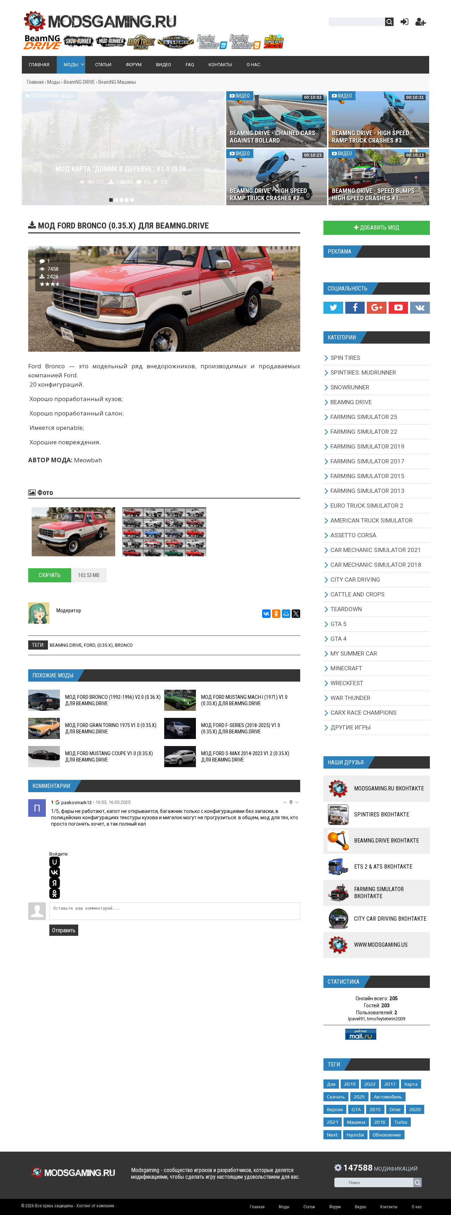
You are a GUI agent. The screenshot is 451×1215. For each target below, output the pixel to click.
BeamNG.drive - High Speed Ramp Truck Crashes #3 (370, 136)
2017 (390, 1084)
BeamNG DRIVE (79, 82)
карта (411, 1084)
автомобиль (388, 1097)
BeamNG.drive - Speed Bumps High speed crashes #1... (373, 194)
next (332, 1135)
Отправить (63, 930)
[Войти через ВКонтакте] (54, 872)
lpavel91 (356, 1018)
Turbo (400, 1122)
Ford (89, 645)
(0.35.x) (105, 645)
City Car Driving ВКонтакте (390, 918)
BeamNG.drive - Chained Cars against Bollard (272, 136)
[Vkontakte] (420, 308)
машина (356, 1122)
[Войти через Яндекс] (54, 883)
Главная (35, 82)
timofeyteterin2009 (386, 1018)
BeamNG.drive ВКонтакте (386, 840)
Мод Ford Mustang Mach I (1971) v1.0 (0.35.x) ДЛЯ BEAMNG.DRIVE (244, 700)
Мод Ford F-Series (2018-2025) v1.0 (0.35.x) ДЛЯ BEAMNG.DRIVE (240, 728)
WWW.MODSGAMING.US (381, 944)
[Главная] (153, 47)
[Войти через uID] (54, 862)
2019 (350, 1084)
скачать (336, 1097)
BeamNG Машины (117, 82)
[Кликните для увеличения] (73, 531)
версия (335, 1109)
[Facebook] (355, 308)
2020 (415, 1109)
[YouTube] (398, 308)
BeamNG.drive (66, 645)
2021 (332, 1122)
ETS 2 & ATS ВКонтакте (383, 866)
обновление (387, 1135)
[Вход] (403, 23)
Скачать (50, 575)
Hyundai (355, 1135)
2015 (375, 1109)
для (331, 1084)
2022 (370, 1084)
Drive (395, 1109)
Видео (242, 96)
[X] (296, 613)
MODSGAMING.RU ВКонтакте (389, 788)
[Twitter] (333, 308)
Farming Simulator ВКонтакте (379, 893)
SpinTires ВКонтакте (381, 814)
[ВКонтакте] (266, 613)
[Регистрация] (421, 23)
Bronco (124, 645)
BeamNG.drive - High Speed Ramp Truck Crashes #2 (268, 194)
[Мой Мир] (286, 613)
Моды (53, 82)
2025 (359, 1097)
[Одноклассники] (276, 613)
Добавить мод (379, 227)
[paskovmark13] (37, 807)
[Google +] (376, 308)
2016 (379, 1122)
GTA (356, 1109)
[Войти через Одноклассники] (54, 893)
